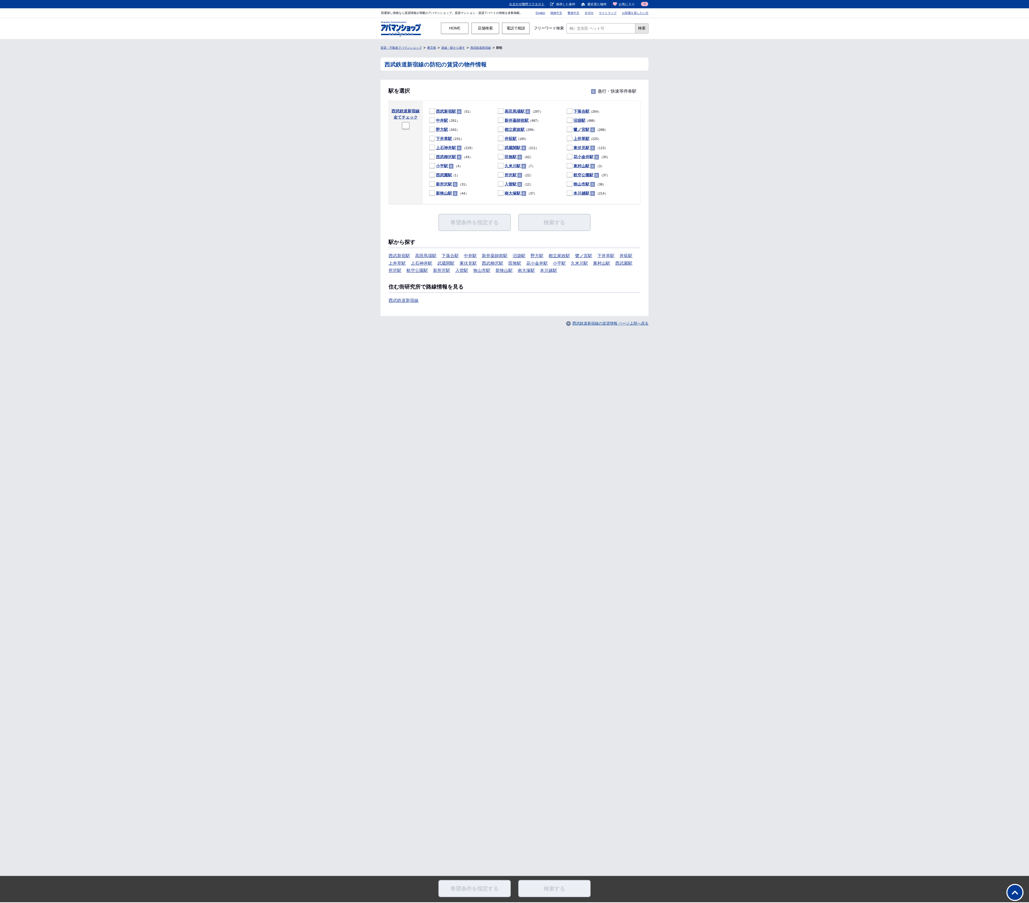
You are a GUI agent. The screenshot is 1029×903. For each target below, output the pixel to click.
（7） (520, 166)
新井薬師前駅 (517, 120)
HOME (454, 28)
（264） (587, 111)
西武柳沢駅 (446, 156)
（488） (585, 120)
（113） (590, 147)
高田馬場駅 (515, 111)
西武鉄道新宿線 (480, 47)
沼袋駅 (579, 120)
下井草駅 (444, 138)
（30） (591, 156)
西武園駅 (444, 175)
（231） (450, 138)
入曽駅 (511, 184)
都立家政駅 (515, 129)
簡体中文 (556, 12)
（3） (588, 166)
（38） (589, 184)
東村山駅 (581, 166)
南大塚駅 (513, 193)
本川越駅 (581, 193)
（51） (454, 111)
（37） (591, 175)
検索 (642, 28)
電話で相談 (515, 28)
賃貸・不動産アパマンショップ (401, 47)
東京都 (431, 47)
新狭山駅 (444, 193)
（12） (519, 184)
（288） (590, 129)
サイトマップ (608, 12)
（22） (519, 175)
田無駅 (511, 156)
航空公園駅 (583, 175)
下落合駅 (581, 111)
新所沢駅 (444, 184)
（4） (449, 166)
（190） (516, 138)
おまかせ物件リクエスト (527, 4)
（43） (454, 156)
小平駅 (442, 166)
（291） (448, 120)
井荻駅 (511, 138)
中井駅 (442, 120)
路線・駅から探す (453, 47)
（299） (520, 129)
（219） (455, 147)
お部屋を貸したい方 (635, 12)
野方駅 (442, 129)
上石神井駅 (446, 147)
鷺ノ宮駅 (581, 129)
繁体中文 (573, 12)
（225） (587, 138)
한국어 (589, 12)
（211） (522, 147)
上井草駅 (581, 138)
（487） (522, 120)
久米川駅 (513, 166)
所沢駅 (511, 175)
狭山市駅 (581, 184)
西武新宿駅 (446, 111)
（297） (524, 111)
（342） (448, 129)
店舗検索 (485, 28)
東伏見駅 (581, 147)
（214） (590, 193)
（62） (519, 156)
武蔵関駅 (513, 147)
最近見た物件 (597, 4)
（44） (452, 193)
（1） (448, 175)
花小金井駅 (583, 156)
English (540, 12)
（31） (452, 184)
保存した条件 (565, 4)
